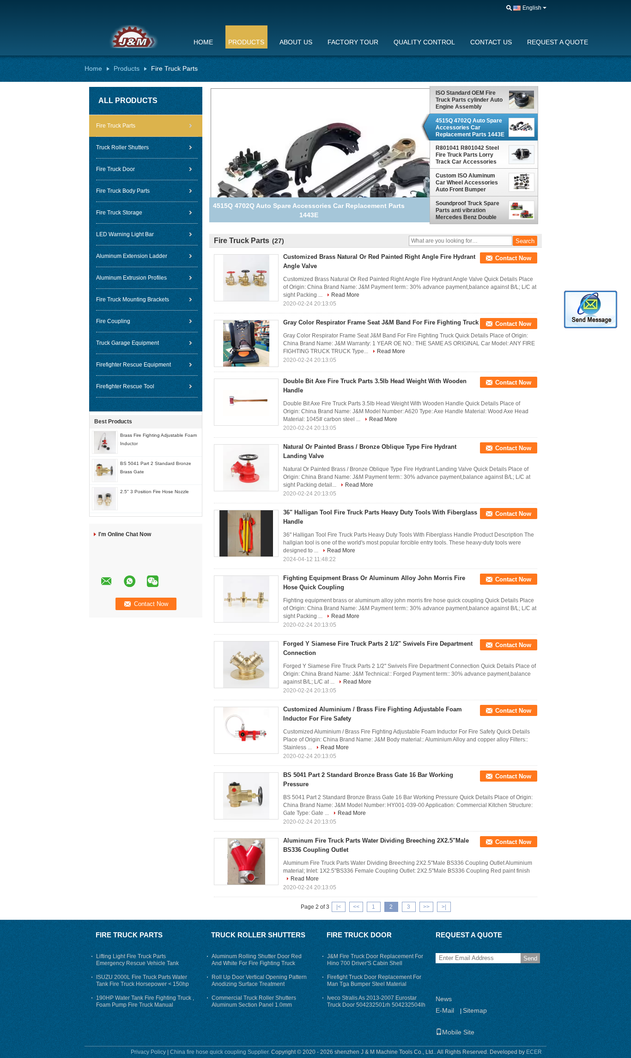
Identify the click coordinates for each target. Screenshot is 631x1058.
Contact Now (513, 258)
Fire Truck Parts (115, 125)
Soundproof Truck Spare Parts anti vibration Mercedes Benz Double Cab (467, 210)
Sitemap (475, 1010)
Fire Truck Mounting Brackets (132, 299)
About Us (295, 42)
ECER (534, 1052)
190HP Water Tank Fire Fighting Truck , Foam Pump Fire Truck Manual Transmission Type (145, 1005)
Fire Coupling (113, 321)
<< (356, 907)
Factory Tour (353, 42)
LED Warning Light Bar (125, 234)
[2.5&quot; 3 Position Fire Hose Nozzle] (105, 498)
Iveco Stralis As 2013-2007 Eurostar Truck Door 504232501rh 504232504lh (376, 1001)
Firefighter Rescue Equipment (133, 364)
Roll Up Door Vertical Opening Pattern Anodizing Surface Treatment (259, 980)
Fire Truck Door (115, 169)
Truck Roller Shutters (122, 147)
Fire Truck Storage (119, 212)
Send (530, 958)
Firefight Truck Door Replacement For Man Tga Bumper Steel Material (374, 980)
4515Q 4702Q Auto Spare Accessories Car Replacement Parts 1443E (470, 127)
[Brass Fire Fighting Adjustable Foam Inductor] (105, 442)
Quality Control (424, 42)
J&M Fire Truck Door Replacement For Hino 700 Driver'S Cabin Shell (375, 959)
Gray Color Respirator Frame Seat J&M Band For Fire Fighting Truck (381, 322)
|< (338, 907)
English (531, 8)
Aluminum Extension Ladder (131, 256)
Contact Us (491, 42)
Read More (345, 295)
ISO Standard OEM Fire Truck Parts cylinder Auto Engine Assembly (469, 100)
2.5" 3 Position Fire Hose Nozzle (154, 491)
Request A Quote (557, 42)
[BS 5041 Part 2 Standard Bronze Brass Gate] (105, 470)
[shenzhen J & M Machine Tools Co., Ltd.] (509, 8)
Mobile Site (458, 1032)
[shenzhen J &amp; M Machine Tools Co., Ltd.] (133, 36)
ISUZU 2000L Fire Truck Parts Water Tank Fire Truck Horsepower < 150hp (142, 980)
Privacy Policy (148, 1052)
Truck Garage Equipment (127, 343)
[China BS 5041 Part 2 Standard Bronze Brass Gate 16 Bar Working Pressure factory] (246, 795)
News (444, 999)
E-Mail (445, 1010)
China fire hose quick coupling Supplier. (220, 1052)
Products (246, 42)
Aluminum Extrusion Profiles (131, 278)
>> (426, 907)
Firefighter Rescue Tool (125, 386)
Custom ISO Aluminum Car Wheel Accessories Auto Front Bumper (467, 182)
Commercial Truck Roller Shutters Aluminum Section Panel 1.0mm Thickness (254, 1005)
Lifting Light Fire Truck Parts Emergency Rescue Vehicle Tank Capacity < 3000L (137, 963)
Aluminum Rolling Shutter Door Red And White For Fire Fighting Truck (257, 959)
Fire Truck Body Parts (123, 191)
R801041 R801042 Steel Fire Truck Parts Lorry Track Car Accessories (467, 155)
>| (444, 907)
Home (203, 42)
